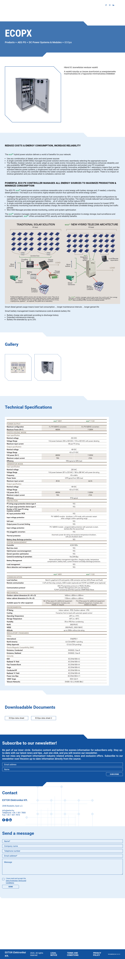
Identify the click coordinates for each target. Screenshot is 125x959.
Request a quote (79, 5)
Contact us (96, 5)
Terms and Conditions (72, 954)
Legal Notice (53, 954)
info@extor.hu (8, 810)
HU (119, 5)
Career (65, 5)
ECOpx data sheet (16, 718)
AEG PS (22, 42)
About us (28, 5)
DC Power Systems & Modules (45, 42)
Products (39, 5)
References (53, 5)
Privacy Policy (97, 954)
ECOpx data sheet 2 (43, 718)
